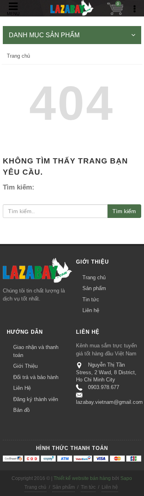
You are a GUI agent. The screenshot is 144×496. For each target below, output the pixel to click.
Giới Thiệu (25, 366)
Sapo (126, 478)
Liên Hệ (22, 388)
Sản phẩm (94, 288)
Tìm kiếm (124, 211)
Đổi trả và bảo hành (35, 377)
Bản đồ (21, 410)
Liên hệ (90, 310)
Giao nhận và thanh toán (35, 351)
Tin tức (90, 299)
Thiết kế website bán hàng (82, 478)
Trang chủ (18, 56)
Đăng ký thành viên (35, 399)
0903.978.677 (103, 387)
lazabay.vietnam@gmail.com (109, 402)
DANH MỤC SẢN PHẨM (44, 35)
